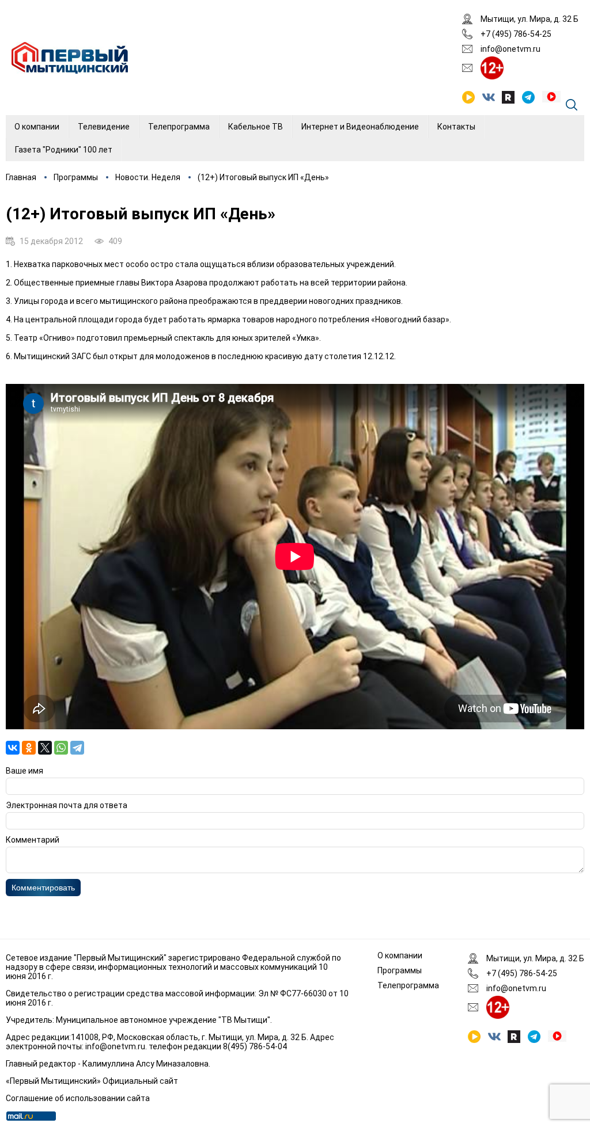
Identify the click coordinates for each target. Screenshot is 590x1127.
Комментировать (43, 887)
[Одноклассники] (29, 748)
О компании (36, 126)
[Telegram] (77, 748)
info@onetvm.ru (510, 49)
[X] (45, 748)
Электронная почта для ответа (66, 805)
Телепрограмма (179, 126)
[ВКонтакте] (13, 748)
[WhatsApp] (61, 748)
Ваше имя (24, 770)
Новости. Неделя (147, 177)
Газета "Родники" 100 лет (63, 149)
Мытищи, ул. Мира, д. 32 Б (529, 19)
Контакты (456, 126)
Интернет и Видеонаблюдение (360, 126)
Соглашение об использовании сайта (78, 1098)
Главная (21, 177)
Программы (76, 177)
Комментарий (32, 839)
